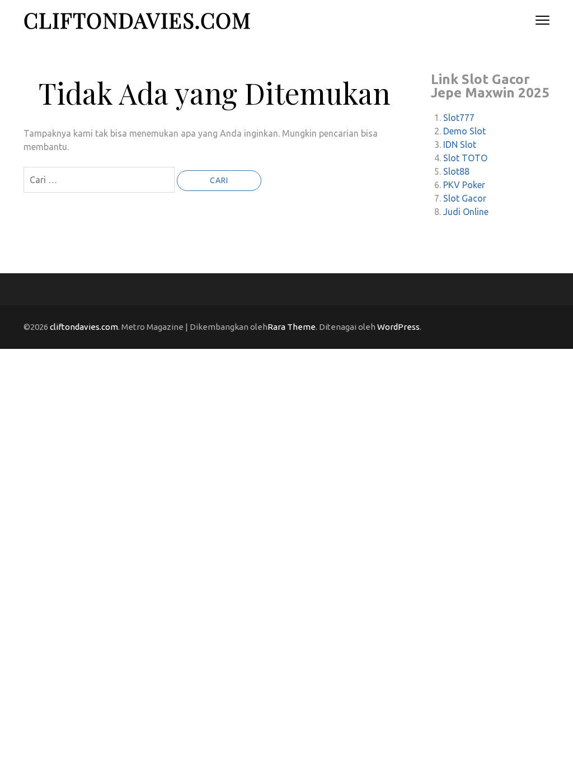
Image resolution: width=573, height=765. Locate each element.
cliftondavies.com (137, 20)
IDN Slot (459, 144)
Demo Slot (464, 131)
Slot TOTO (465, 158)
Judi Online (466, 212)
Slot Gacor (464, 198)
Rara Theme (291, 327)
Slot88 (456, 171)
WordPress (398, 327)
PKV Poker (464, 185)
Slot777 (459, 118)
